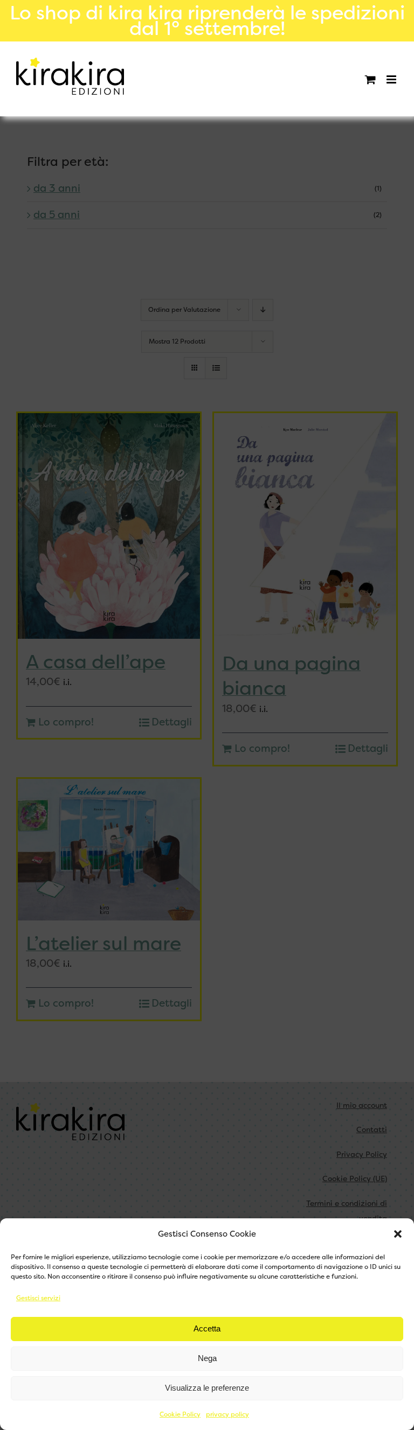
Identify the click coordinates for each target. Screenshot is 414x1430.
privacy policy (227, 1414)
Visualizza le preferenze (207, 1387)
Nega (207, 1358)
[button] (397, 1234)
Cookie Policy (180, 1414)
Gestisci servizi (38, 1298)
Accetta (207, 1328)
